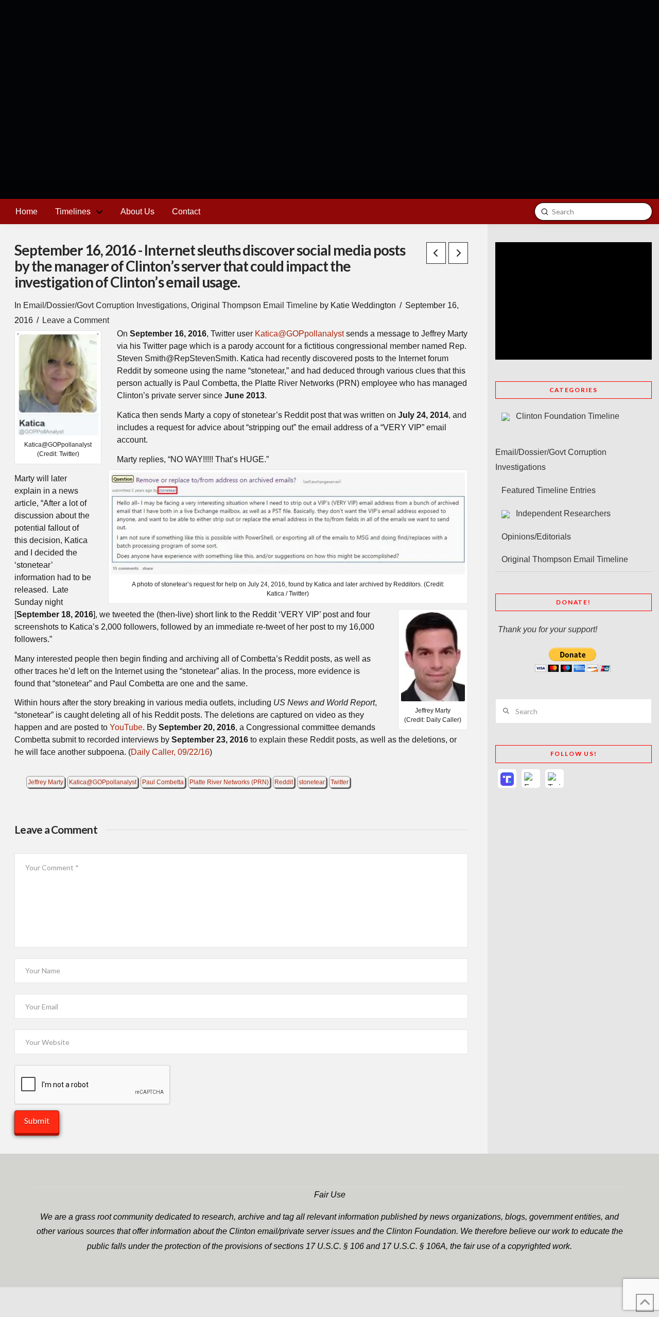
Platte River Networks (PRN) (229, 782)
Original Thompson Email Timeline (254, 305)
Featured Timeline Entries (548, 490)
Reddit (283, 782)
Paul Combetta (163, 782)
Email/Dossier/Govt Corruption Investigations (105, 305)
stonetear (312, 782)
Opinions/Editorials (536, 536)
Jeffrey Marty (45, 782)
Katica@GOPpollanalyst (299, 333)
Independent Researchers (563, 513)
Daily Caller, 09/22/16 (170, 752)
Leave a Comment (75, 320)
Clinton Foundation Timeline (567, 416)
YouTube (126, 727)
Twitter (340, 782)
